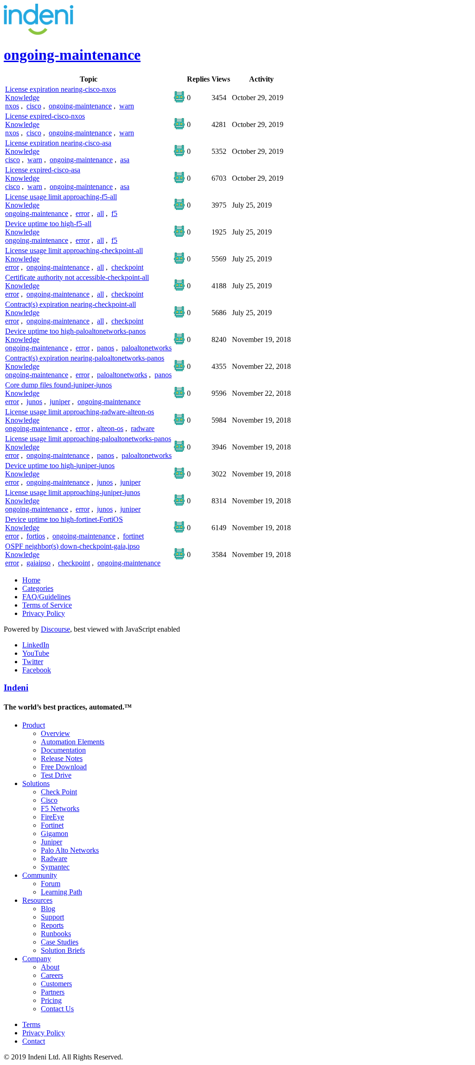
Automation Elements (72, 742)
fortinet (133, 536)
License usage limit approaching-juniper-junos (72, 492)
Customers (56, 984)
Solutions (36, 783)
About (50, 967)
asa (124, 160)
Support (52, 917)
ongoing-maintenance (80, 106)
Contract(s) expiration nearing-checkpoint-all (70, 304)
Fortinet (52, 825)
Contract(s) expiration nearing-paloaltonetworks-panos (84, 358)
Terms (31, 1024)
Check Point (59, 792)
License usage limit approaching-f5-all (61, 197)
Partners (52, 992)
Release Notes (62, 758)
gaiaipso (38, 563)
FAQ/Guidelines (46, 597)
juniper (60, 402)
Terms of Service (47, 605)
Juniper (51, 842)
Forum (50, 884)
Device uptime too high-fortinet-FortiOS (64, 519)
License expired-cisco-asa (42, 170)
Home (31, 580)
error (83, 213)
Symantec (55, 867)
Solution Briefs (63, 950)
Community (39, 875)
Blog (48, 909)
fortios (35, 536)
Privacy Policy (43, 613)
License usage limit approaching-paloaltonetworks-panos (88, 439)
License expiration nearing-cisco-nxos (60, 89)
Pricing (51, 1000)
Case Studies (59, 942)
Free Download (64, 767)
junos (34, 402)
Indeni (16, 687)
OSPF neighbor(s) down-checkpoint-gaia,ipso (72, 546)
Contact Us (57, 1009)
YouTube (35, 653)
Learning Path (61, 892)
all (100, 213)
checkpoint (127, 267)
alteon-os (110, 428)
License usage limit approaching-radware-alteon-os (79, 412)
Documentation (63, 750)
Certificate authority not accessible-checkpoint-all (77, 277)
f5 (114, 213)
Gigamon (54, 833)
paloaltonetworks (147, 348)
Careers (52, 975)
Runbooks (56, 934)
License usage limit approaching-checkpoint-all (74, 250)
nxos (12, 106)
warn (126, 106)
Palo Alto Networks (70, 850)
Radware (54, 858)
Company (36, 959)
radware (142, 428)
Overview (55, 733)
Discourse (55, 629)
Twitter (32, 662)
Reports (52, 925)
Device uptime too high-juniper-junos (60, 465)
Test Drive (56, 775)
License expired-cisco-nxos (45, 116)
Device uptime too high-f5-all (48, 224)
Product (33, 725)
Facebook (36, 670)
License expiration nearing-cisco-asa (58, 143)
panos (105, 348)
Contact (33, 1041)
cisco (33, 106)
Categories (37, 588)
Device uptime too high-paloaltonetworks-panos (75, 331)
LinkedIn (35, 645)
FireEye (52, 817)
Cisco (49, 800)
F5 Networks (60, 808)
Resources (37, 900)
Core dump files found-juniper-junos (58, 385)
